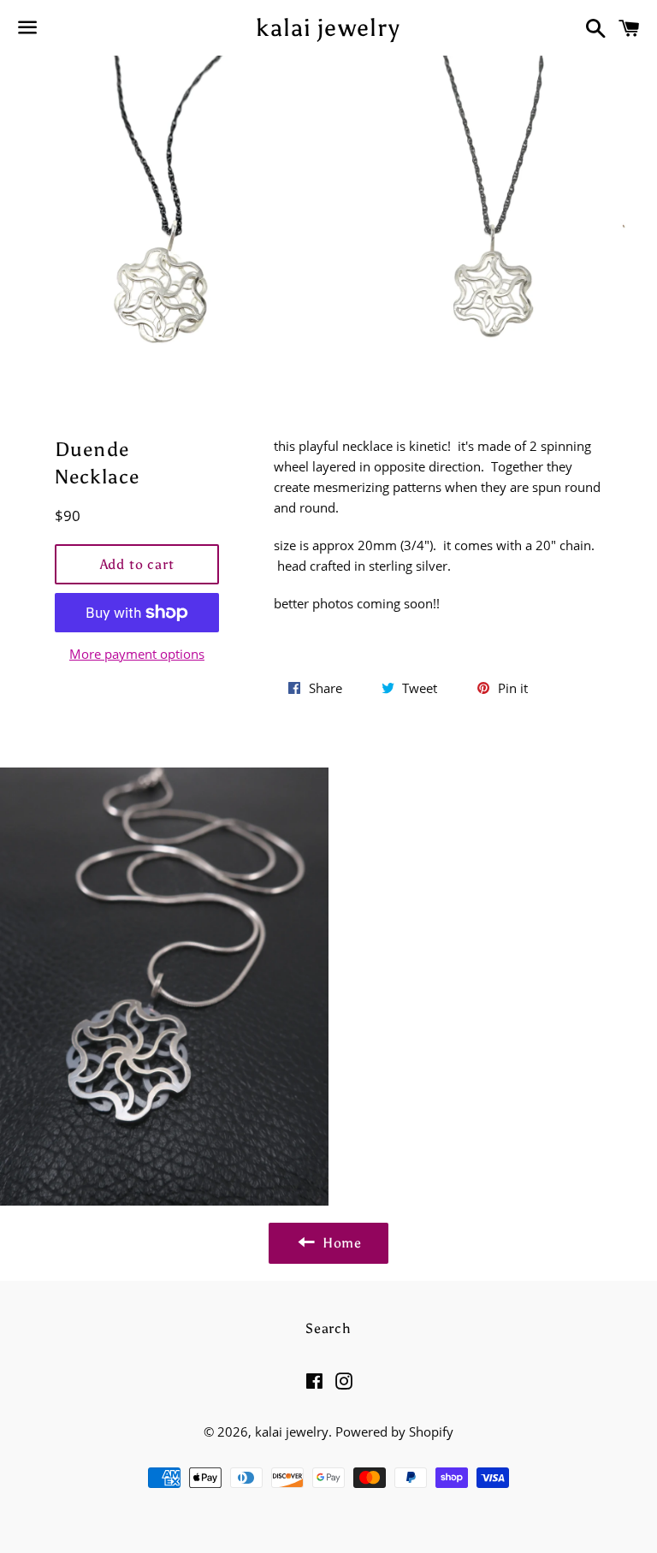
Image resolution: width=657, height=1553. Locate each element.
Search (328, 1328)
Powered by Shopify (394, 1431)
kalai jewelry (328, 27)
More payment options (136, 653)
